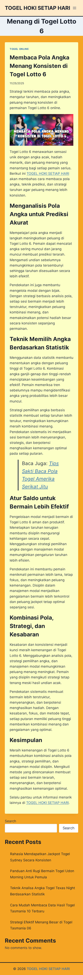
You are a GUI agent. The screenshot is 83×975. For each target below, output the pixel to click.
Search (10, 821)
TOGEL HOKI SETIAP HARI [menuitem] (48, 174)
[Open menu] (74, 8)
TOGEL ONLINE (19, 48)
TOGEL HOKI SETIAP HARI (48, 969)
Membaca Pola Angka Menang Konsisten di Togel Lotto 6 (39, 66)
